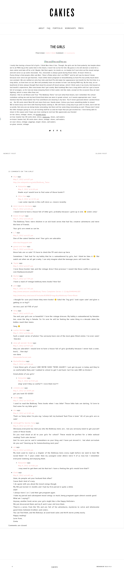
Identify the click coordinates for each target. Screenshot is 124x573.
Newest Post (10, 153)
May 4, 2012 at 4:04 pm (23, 450)
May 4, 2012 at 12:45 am (23, 413)
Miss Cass (22, 196)
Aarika (16, 398)
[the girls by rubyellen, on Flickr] (48, 62)
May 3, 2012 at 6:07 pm (23, 179)
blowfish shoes (41, 114)
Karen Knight (19, 216)
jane (15, 286)
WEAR (53, 53)
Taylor (16, 263)
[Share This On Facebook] (54, 131)
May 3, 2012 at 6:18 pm (28, 189)
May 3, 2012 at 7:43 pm (23, 289)
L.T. (14, 232)
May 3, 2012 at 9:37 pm (23, 346)
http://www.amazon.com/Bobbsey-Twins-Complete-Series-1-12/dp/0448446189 (46, 291)
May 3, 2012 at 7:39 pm (23, 279)
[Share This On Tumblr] (61, 131)
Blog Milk (108, 566)
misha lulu (46, 117)
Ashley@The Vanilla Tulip (24, 423)
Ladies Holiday (19, 330)
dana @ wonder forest (22, 343)
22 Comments (69, 53)
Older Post (101, 153)
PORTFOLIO (58, 28)
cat (14, 447)
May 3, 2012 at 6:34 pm (23, 249)
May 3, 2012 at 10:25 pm (23, 400)
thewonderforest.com (22, 357)
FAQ (48, 28)
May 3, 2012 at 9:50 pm (23, 364)
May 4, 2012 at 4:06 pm (28, 466)
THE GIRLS (57, 46)
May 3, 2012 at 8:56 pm (23, 333)
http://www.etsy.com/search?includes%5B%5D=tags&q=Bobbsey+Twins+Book (45, 295)
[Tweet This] (50, 131)
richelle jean (18, 388)
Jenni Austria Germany (22, 206)
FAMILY (48, 53)
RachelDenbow (19, 361)
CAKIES (54, 567)
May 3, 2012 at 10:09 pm (23, 391)
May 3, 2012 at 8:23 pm (23, 313)
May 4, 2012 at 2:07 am (23, 426)
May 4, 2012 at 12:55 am (28, 199)
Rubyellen (22, 186)
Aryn (15, 177)
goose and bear (20, 246)
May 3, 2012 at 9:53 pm (28, 381)
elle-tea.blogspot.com (22, 242)
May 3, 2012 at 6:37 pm (23, 266)
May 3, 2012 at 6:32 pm (23, 235)
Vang (15, 311)
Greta (15, 472)
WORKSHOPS (70, 28)
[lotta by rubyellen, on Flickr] (62, 544)
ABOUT (42, 28)
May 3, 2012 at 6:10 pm (23, 209)
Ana (14, 410)
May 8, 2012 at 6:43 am (23, 475)
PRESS (81, 28)
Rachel (16, 276)
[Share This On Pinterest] (57, 131)
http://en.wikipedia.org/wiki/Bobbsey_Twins (31, 182)
